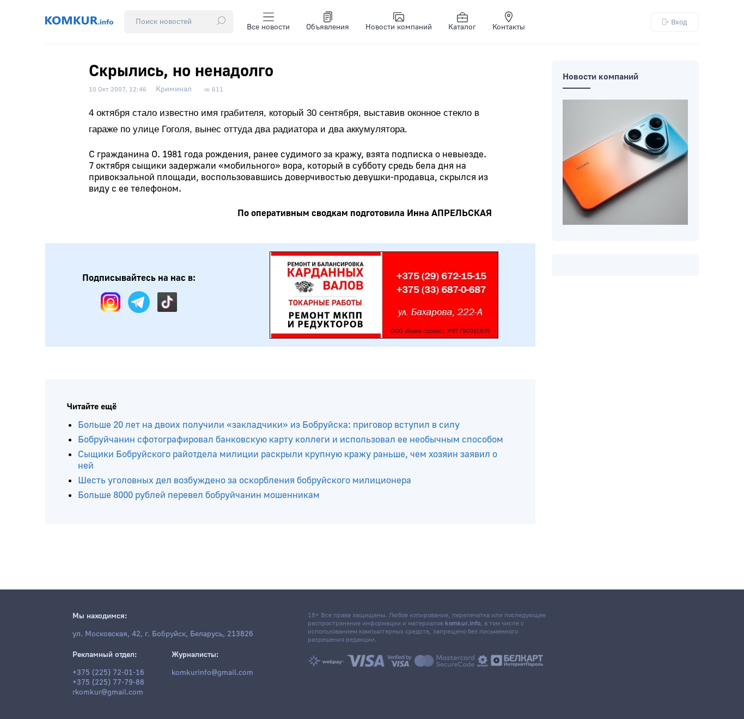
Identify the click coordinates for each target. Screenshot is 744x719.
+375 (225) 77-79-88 (108, 682)
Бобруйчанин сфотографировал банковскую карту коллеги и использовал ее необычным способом (290, 439)
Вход (679, 22)
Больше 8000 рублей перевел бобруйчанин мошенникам (199, 495)
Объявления (327, 27)
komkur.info (462, 623)
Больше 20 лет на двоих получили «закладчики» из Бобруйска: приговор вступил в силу (269, 425)
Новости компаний (398, 27)
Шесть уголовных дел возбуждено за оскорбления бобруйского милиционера (244, 480)
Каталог (462, 27)
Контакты (508, 27)
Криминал (174, 89)
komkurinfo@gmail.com (212, 673)
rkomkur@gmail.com (107, 692)
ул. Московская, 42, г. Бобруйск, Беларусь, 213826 (162, 634)
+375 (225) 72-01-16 (108, 673)
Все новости (268, 27)
